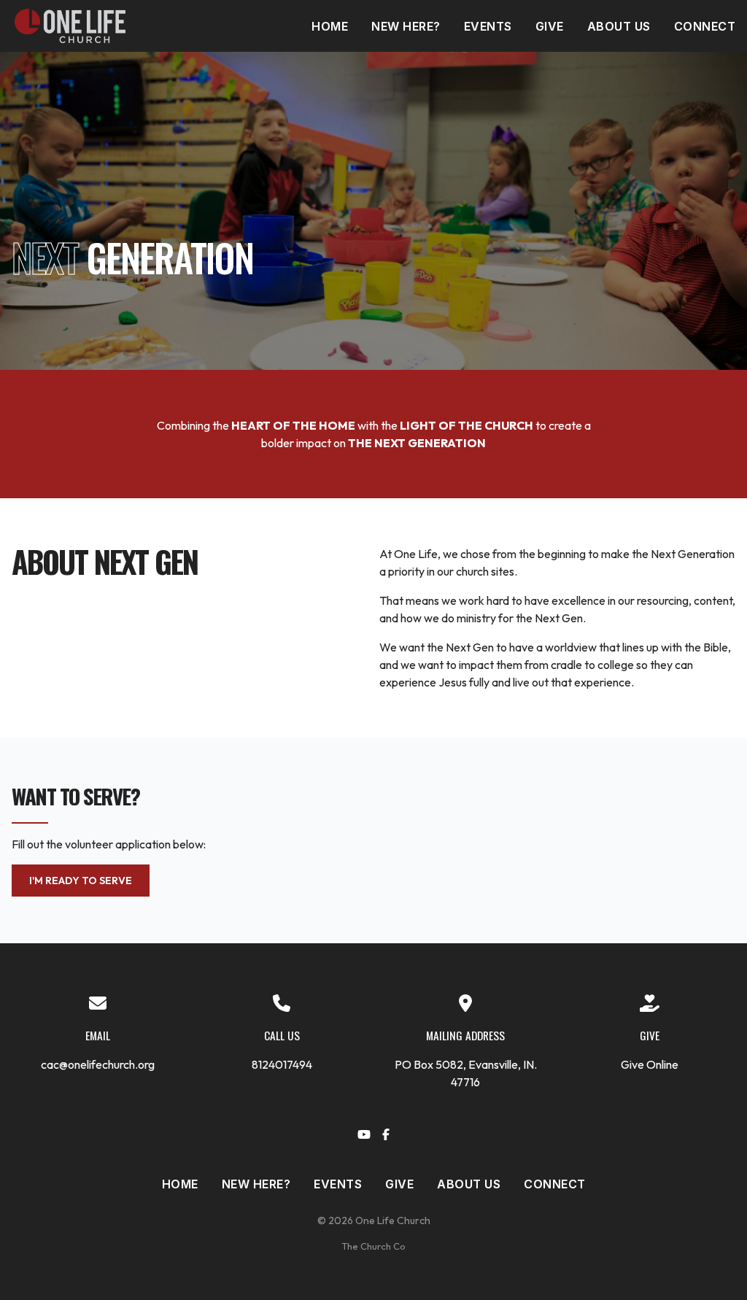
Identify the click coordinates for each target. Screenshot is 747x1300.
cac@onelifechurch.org (98, 1064)
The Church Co (373, 1246)
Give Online (649, 1064)
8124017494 (282, 1064)
